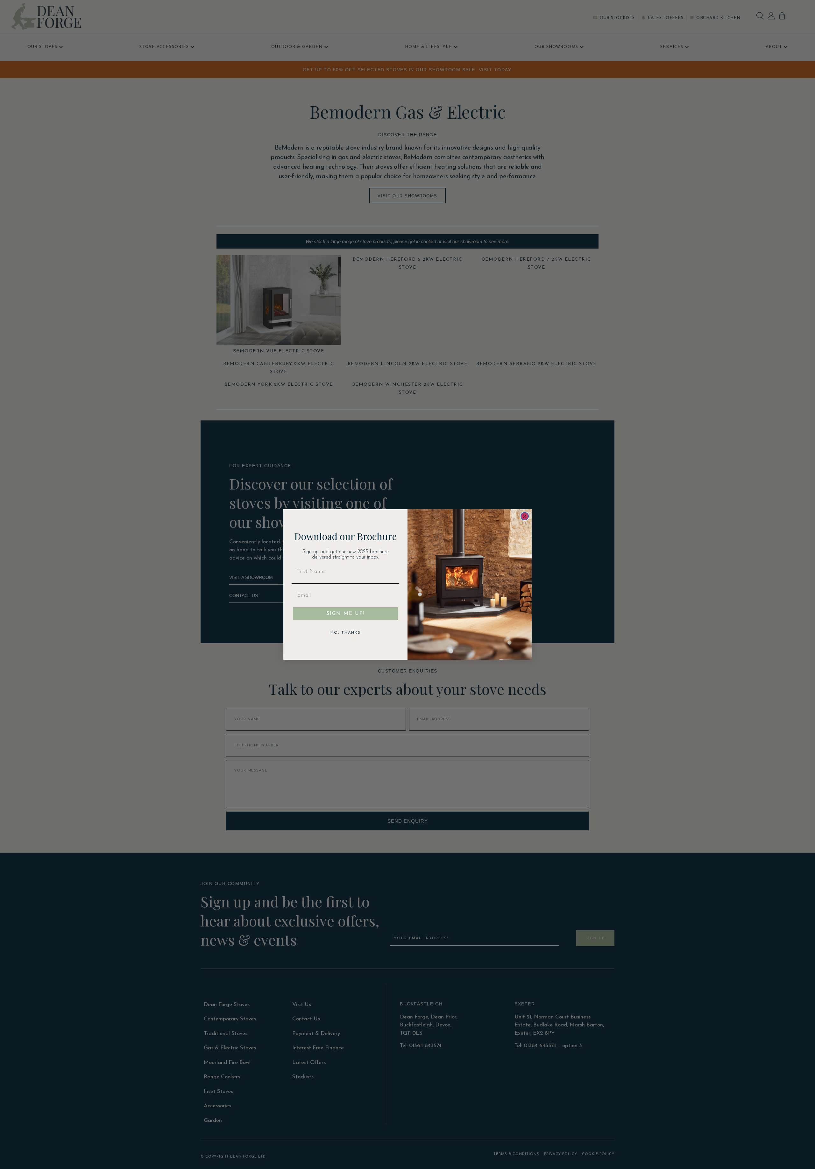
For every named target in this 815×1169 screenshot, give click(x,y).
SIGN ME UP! (345, 613)
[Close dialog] (524, 516)
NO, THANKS (345, 633)
